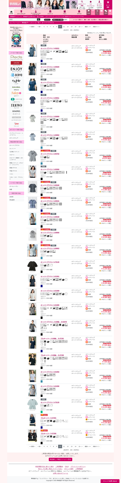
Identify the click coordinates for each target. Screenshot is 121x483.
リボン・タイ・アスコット (16, 178)
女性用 (11, 196)
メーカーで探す (77, 19)
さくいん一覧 (35, 22)
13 (71, 26)
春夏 (11, 189)
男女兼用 (12, 200)
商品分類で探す (103, 19)
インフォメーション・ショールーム (16, 134)
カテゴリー (75, 35)
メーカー (45, 39)
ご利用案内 (59, 466)
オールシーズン (14, 186)
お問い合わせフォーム (60, 473)
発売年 (87, 39)
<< (32, 26)
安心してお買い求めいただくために (50, 469)
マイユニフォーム (90, 6)
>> (88, 26)
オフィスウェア (14, 138)
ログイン (47, 19)
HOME (11, 13)
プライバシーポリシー (78, 466)
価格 (100, 37)
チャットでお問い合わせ (110, 481)
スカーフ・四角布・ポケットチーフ (16, 158)
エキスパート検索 (82, 6)
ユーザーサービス (99, 6)
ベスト (11, 174)
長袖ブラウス (13, 167)
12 (68, 26)
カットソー (13, 148)
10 (60, 26)
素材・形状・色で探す (90, 19)
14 (75, 26)
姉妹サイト (96, 26)
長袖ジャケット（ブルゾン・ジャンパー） (16, 163)
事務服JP (25, 22)
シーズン (88, 37)
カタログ (45, 41)
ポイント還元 (103, 39)
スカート (12, 154)
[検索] (38, 19)
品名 (44, 35)
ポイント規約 (68, 469)
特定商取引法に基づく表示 (44, 466)
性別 (86, 35)
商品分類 (74, 37)
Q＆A (67, 466)
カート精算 (108, 6)
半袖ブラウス (13, 171)
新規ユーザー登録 (58, 19)
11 (64, 26)
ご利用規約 (79, 469)
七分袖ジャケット (14, 151)
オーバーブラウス (48, 22)
